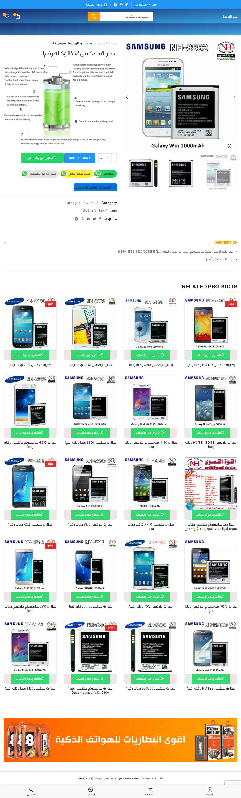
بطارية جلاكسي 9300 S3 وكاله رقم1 (150, 688)
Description (225, 242)
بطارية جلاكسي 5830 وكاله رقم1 (90, 524)
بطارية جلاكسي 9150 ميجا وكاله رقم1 (30, 688)
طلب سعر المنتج (79, 173)
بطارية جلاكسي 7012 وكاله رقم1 (151, 606)
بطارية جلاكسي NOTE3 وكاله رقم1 (211, 365)
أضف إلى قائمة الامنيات (93, 187)
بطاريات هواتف (95, 43)
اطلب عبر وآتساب (40, 158)
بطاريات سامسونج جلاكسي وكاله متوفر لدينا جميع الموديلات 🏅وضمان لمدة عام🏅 (211, 529)
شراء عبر (108, 173)
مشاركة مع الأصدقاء (43, 173)
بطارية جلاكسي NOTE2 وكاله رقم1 (211, 688)
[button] (42, 159)
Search (94, 16)
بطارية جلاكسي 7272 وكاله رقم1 (30, 524)
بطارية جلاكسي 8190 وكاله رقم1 (151, 365)
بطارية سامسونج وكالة (66, 43)
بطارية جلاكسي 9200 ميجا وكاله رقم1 (90, 442)
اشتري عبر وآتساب (208, 355)
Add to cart (79, 158)
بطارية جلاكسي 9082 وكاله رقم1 (90, 365)
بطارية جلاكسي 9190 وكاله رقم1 (30, 365)
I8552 (85, 210)
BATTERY (99, 210)
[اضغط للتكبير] (229, 146)
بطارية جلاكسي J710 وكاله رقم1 (90, 606)
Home (112, 43)
